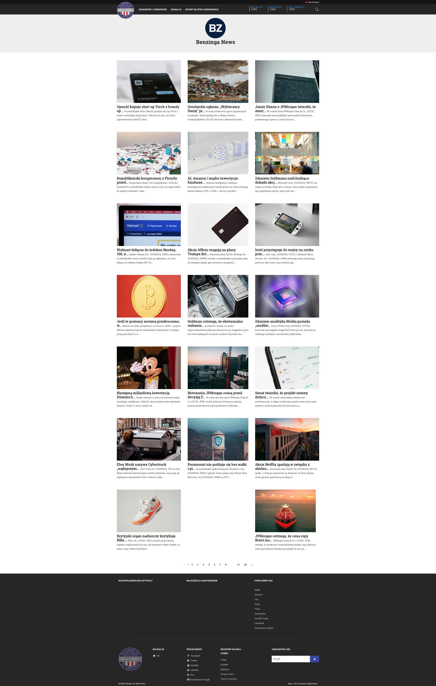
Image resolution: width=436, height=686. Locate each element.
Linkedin (194, 670)
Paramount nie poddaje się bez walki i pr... (217, 466)
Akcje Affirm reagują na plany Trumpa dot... (212, 252)
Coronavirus (260, 613)
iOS (158, 655)
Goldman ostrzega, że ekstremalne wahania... (215, 323)
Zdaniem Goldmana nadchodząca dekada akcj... (282, 180)
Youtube (194, 665)
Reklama (225, 669)
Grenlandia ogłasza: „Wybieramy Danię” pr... (214, 108)
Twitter (193, 660)
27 (238, 564)
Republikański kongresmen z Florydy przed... (147, 180)
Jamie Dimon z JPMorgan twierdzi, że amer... (285, 108)
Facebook (259, 623)
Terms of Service (229, 679)
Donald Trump (261, 618)
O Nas (224, 660)
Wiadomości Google (200, 679)
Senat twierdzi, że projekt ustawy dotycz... (281, 395)
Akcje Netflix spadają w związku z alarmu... (282, 466)
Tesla (257, 609)
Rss (192, 675)
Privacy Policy (227, 674)
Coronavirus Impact (264, 628)
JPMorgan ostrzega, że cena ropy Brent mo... (281, 538)
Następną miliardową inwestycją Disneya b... (143, 395)
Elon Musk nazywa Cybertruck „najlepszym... (141, 466)
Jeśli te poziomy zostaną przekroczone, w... (148, 323)
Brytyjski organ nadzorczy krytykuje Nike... (146, 538)
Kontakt (224, 664)
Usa (256, 599)
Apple (257, 590)
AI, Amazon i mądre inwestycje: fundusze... (213, 180)
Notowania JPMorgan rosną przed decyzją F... (215, 395)
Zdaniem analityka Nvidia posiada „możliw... (282, 323)
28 (245, 564)
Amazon (258, 594)
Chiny (257, 604)
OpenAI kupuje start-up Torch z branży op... (148, 108)
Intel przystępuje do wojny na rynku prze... (284, 252)
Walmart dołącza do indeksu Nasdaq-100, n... (146, 252)
